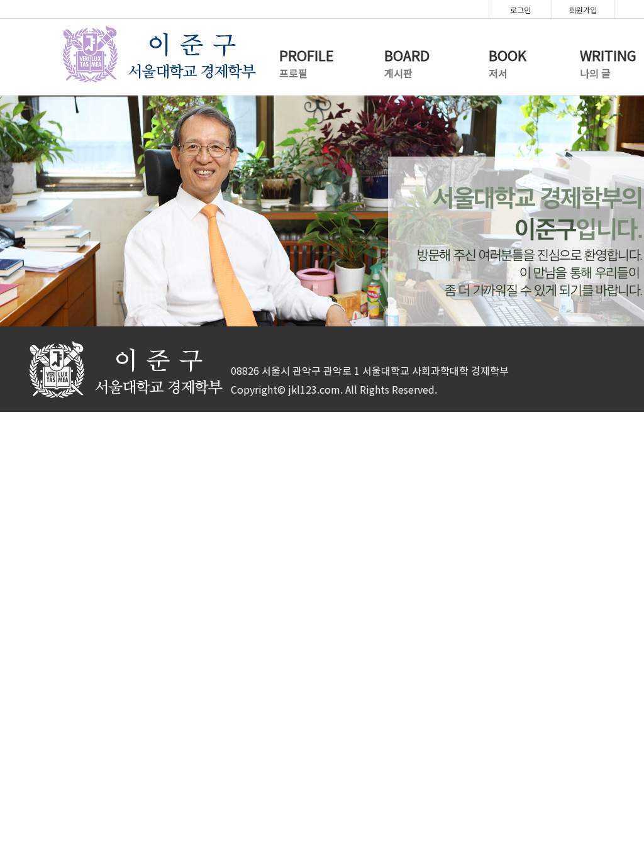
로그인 (520, 9)
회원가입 (583, 9)
